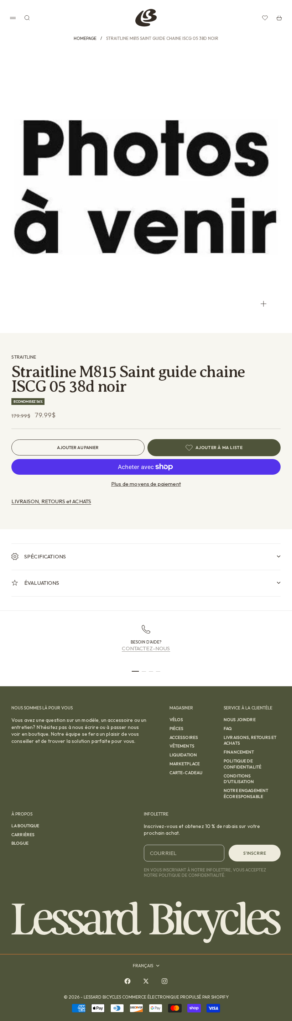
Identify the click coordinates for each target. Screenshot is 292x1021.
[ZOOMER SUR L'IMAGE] (263, 304)
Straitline (23, 357)
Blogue (19, 843)
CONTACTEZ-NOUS (146, 648)
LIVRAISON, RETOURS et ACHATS (51, 501)
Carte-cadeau (186, 772)
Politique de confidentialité (242, 764)
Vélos (176, 719)
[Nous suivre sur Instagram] (164, 981)
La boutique (25, 825)
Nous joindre (240, 719)
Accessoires (184, 737)
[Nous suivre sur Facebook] (127, 981)
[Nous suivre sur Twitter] (146, 981)
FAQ (228, 728)
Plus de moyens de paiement (146, 483)
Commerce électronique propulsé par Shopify (175, 997)
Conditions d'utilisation (239, 779)
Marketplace (185, 763)
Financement (239, 752)
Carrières (23, 834)
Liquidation (183, 754)
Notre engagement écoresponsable (246, 793)
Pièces (177, 728)
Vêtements (182, 746)
